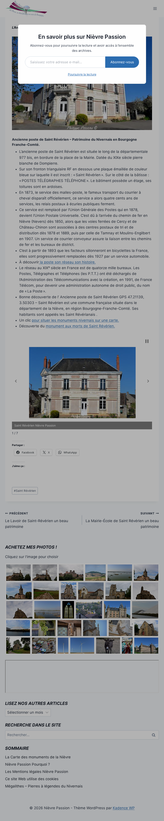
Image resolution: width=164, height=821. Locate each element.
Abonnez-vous (122, 62)
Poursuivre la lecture (82, 74)
